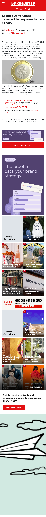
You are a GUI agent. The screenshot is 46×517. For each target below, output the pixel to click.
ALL (12, 33)
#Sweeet (30, 105)
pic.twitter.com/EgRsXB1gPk (16, 107)
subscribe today (13, 407)
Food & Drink (20, 33)
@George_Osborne (24, 100)
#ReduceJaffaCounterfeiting (16, 105)
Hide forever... (35, 387)
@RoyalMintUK (11, 100)
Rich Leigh (8, 30)
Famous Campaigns (23, 3)
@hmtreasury (10, 103)
